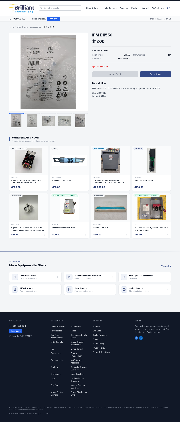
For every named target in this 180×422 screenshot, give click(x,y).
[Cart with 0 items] (168, 8)
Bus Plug (54, 385)
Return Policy (98, 343)
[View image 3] (48, 120)
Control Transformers (76, 354)
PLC (52, 349)
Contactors (55, 353)
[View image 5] (80, 120)
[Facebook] (136, 338)
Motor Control (77, 349)
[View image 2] (32, 120)
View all (165, 266)
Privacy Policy (99, 348)
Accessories (35, 27)
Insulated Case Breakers (77, 379)
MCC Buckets (57, 342)
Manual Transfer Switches (78, 386)
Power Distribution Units (79, 393)
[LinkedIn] (141, 338)
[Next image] (84, 72)
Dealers (135, 8)
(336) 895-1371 (19, 18)
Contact (145, 8)
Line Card (97, 331)
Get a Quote (53, 19)
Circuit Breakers (58, 326)
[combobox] (60, 8)
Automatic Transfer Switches (79, 368)
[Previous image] (12, 72)
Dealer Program (100, 335)
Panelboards (56, 331)
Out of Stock (115, 74)
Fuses (73, 331)
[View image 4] (64, 120)
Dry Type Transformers (57, 336)
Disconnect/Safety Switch (79, 336)
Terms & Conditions (101, 352)
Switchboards (57, 360)
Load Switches (77, 374)
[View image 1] (16, 120)
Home (11, 27)
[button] (48, 72)
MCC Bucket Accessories (76, 361)
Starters (54, 367)
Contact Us (97, 339)
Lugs (53, 378)
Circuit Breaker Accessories (77, 343)
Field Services (110, 8)
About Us (124, 8)
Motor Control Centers (57, 393)
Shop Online (92, 8)
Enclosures (55, 374)
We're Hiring (158, 8)
